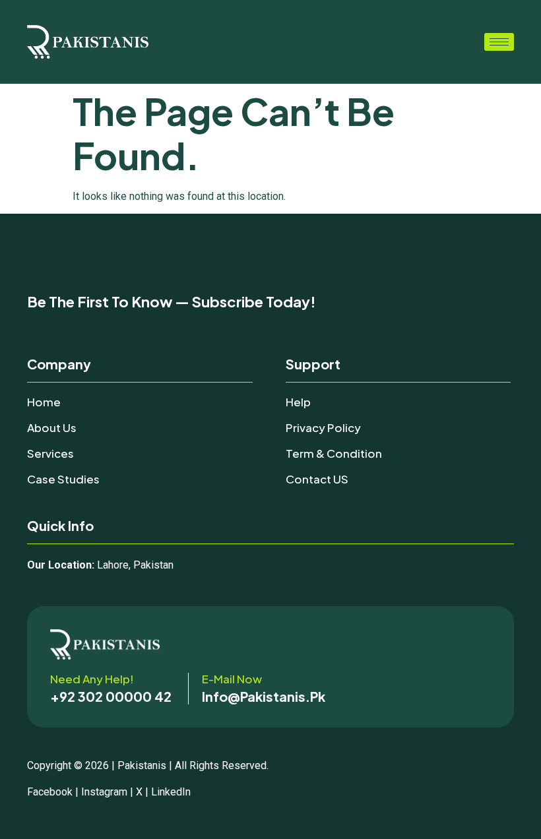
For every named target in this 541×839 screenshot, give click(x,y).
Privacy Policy (323, 427)
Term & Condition (334, 453)
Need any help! (92, 678)
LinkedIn (171, 792)
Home (44, 401)
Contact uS (317, 479)
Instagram (104, 792)
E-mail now (232, 678)
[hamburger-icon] (499, 42)
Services (50, 453)
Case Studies (63, 479)
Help (298, 401)
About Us (52, 427)
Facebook (50, 792)
